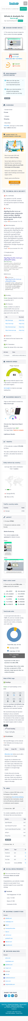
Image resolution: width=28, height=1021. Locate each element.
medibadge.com (9, 921)
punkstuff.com (9, 938)
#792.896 (6, 125)
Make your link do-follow (14, 58)
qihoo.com (7, 958)
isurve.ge (15, 56)
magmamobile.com (10, 984)
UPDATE (21, 20)
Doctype (9, 521)
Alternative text (9, 754)
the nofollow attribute (17, 797)
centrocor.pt (8, 935)
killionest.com (8, 941)
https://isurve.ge (9, 323)
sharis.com (8, 981)
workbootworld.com (10, 977)
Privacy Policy (19, 1013)
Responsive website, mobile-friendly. (12, 526)
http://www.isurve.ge (10, 327)
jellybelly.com (8, 918)
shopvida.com (8, 945)
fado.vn (7, 931)
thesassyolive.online (10, 928)
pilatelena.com (8, 964)
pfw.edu (7, 974)
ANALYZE (23, 8)
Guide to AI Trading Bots (16, 1005)
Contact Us (14, 1008)
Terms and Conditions (10, 1013)
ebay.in (7, 925)
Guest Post (4, 1004)
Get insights (7, 388)
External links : (9, 844)
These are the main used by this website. (13, 585)
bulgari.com (8, 968)
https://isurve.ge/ (23, 320)
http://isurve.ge (9, 320)
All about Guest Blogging (13, 1004)
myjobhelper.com (9, 961)
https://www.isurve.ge (10, 330)
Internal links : (9, 808)
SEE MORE (7, 98)
